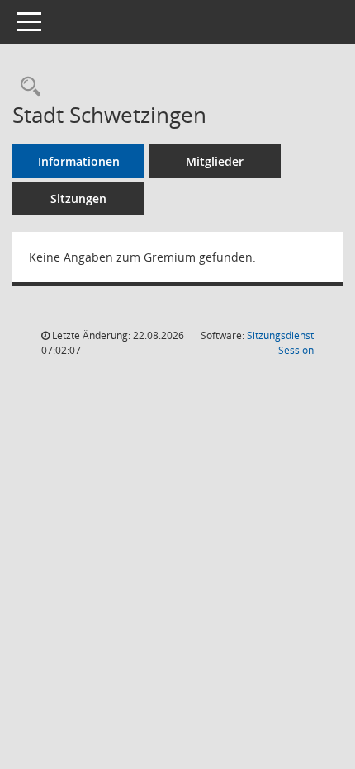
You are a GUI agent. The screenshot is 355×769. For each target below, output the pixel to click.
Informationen (79, 161)
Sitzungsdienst (280, 342)
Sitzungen (78, 198)
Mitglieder (215, 161)
